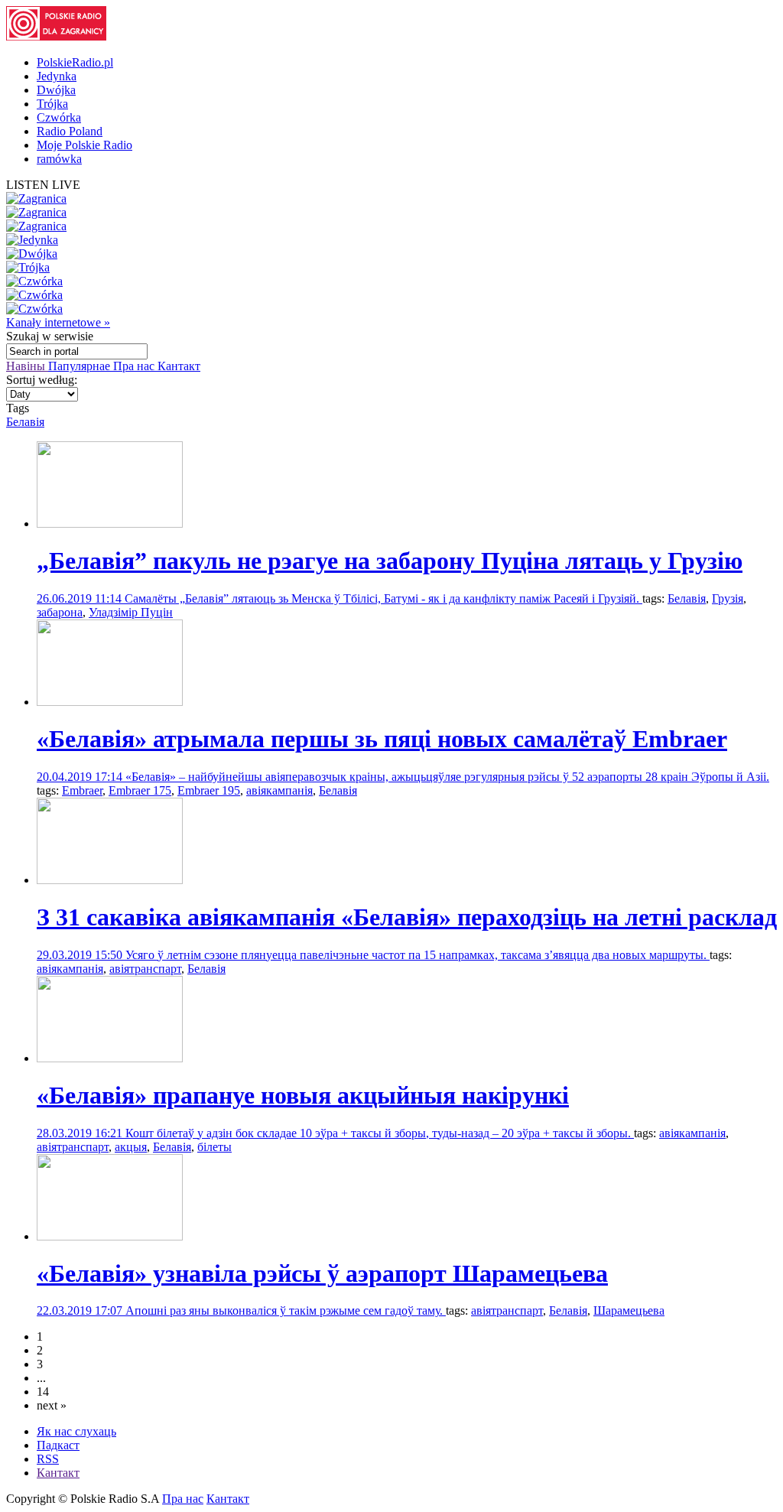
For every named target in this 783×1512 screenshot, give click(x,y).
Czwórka (59, 117)
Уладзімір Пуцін (131, 612)
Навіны (27, 365)
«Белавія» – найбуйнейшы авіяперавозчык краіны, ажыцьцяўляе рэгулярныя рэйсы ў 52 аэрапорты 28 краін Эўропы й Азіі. (447, 776)
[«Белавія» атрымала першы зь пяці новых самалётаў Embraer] (110, 701)
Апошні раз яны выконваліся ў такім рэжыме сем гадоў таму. (285, 1310)
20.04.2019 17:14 (81, 776)
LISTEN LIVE (43, 184)
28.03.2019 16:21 (81, 1133)
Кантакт (179, 365)
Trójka (52, 103)
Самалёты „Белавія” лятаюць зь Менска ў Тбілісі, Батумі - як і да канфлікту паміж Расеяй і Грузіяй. (383, 598)
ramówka (59, 158)
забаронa (60, 612)
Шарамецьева (628, 1310)
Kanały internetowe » (58, 322)
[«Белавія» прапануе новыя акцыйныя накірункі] (110, 1058)
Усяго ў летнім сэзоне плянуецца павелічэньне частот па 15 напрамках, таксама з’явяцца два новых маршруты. (417, 954)
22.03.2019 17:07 (81, 1310)
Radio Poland (69, 131)
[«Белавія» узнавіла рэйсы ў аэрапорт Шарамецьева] (110, 1236)
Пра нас (135, 365)
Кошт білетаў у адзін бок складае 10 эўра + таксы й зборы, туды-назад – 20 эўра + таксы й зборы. (379, 1133)
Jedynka (56, 76)
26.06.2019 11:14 (81, 598)
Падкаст (58, 1445)
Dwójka (56, 89)
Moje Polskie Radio (84, 144)
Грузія (727, 598)
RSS (48, 1458)
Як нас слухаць (76, 1431)
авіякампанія (279, 790)
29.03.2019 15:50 (81, 954)
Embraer (82, 790)
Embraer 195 (208, 790)
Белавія (25, 421)
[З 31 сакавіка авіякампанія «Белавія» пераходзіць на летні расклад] (110, 879)
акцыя (131, 1146)
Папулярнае (80, 365)
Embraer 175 (140, 790)
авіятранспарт (145, 968)
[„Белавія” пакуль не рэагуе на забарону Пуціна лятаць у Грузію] (110, 523)
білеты (214, 1146)
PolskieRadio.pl (75, 62)
